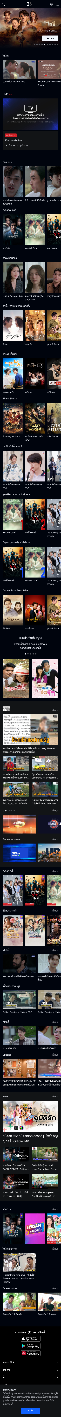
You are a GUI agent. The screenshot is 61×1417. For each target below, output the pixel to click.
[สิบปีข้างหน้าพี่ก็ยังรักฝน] (35, 181)
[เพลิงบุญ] (35, 373)
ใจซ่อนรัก (28, 344)
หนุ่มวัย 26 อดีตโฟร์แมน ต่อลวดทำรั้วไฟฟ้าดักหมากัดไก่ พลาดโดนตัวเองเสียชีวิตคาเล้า (45, 801)
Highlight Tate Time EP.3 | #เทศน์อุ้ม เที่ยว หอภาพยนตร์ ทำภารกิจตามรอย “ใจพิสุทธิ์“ (18, 1278)
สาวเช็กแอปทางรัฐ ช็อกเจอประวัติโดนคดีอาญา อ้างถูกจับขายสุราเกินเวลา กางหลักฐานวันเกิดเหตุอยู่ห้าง (29, 750)
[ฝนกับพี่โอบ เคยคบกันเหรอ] (19, 69)
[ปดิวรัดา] (13, 610)
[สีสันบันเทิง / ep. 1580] (35, 1228)
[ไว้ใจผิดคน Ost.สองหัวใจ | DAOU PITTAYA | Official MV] (16, 1154)
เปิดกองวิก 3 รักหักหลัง (12, 1314)
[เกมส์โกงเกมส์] (35, 514)
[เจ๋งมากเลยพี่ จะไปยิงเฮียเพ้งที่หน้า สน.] (19, 963)
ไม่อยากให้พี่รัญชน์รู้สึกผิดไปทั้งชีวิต (34, 298)
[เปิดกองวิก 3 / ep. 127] (13, 1228)
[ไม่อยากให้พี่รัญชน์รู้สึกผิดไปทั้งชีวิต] (35, 277)
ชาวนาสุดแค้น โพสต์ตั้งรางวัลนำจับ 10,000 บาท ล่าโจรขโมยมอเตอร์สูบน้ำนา (15, 801)
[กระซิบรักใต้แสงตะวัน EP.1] (13, 466)
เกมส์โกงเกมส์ (52, 248)
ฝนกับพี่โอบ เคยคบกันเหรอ (14, 81)
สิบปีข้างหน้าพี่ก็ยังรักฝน (35, 200)
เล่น (52, 38)
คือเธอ (5, 344)
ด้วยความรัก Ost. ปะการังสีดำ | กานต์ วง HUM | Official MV (15, 1194)
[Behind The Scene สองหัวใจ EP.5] (19, 999)
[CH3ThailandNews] (19, 853)
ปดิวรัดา (6, 628)
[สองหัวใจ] (13, 229)
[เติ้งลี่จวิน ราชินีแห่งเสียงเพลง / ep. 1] (13, 930)
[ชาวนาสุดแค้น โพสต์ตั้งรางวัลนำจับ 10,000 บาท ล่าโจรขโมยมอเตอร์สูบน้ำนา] (16, 789)
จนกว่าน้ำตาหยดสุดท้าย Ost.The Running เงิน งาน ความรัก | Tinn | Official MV (44, 1194)
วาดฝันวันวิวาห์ (31, 248)
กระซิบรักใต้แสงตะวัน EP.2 (33, 486)
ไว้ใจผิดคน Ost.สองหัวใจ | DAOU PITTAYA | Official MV (15, 1167)
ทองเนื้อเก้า (29, 628)
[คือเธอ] (13, 325)
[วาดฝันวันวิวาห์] (35, 229)
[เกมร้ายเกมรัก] (13, 373)
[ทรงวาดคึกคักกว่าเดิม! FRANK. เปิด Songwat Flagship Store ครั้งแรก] (19, 1068)
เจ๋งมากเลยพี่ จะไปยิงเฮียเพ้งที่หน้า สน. (18, 976)
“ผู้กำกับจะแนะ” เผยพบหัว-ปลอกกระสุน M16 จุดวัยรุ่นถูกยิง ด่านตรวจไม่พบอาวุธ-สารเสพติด (44, 776)
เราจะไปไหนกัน (9, 1048)
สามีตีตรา (51, 392)
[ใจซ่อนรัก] (35, 325)
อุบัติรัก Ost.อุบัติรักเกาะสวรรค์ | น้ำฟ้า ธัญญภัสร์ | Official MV (30, 1139)
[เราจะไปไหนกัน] (19, 1035)
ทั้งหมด (55, 710)
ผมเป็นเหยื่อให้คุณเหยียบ (13, 296)
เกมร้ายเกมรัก (8, 392)
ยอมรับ (30, 1410)
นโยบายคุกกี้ (8, 1404)
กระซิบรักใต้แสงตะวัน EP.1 (11, 486)
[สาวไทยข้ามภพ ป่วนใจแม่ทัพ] (35, 418)
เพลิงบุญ (28, 392)
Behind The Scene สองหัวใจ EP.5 (17, 1012)
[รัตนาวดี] (16, 678)
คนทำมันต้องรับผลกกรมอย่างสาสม (13, 202)
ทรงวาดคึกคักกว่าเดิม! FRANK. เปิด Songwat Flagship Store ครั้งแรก (19, 1083)
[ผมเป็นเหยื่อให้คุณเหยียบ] (13, 277)
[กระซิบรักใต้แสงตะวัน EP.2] (35, 466)
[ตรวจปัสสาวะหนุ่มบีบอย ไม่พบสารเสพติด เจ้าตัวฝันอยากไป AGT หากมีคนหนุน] (16, 763)
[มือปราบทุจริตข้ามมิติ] (13, 418)
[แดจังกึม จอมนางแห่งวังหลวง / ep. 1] (35, 930)
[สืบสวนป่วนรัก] (45, 678)
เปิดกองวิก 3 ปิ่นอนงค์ (47, 1314)
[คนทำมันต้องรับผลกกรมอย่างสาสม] (13, 181)
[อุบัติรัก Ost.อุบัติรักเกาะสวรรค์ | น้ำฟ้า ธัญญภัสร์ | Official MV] (30, 1116)
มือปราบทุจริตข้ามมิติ (11, 436)
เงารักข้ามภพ (52, 436)
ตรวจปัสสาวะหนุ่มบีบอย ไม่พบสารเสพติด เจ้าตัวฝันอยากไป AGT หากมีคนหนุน (15, 776)
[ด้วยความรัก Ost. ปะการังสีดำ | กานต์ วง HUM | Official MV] (16, 1181)
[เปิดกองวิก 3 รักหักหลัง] (19, 1302)
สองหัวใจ (6, 248)
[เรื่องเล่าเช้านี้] (19, 824)
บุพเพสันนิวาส (53, 344)
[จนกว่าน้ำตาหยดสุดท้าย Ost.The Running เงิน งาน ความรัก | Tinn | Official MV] (45, 1181)
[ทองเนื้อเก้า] (35, 610)
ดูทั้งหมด (24, 145)
